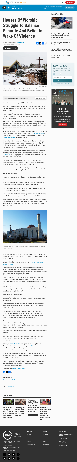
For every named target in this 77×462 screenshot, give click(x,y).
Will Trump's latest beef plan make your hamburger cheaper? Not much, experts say (45, 413)
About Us (29, 431)
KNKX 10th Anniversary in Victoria (63, 111)
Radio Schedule (31, 444)
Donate (71, 2)
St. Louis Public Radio (18, 368)
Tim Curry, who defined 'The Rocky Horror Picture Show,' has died (20, 411)
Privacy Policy (66, 83)
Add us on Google (40, 98)
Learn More (62, 124)
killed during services (9, 137)
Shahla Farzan (20, 42)
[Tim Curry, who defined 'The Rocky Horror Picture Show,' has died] (20, 402)
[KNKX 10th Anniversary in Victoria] (63, 97)
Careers (45, 441)
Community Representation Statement (65, 435)
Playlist (45, 431)
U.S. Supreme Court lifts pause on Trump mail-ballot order (60, 43)
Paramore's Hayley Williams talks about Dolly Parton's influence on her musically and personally (33, 405)
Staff (28, 438)
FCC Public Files (63, 445)
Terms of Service (63, 438)
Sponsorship (46, 444)
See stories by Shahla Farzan (12, 380)
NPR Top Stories (10, 386)
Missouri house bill (36, 346)
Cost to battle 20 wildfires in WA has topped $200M (61, 56)
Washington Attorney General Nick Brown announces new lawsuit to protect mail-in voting (60, 35)
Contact (29, 434)
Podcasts (45, 434)
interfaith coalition (15, 344)
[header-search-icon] (63, 2)
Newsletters (46, 438)
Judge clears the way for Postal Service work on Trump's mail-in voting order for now (8, 412)
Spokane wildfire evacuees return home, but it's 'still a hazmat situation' (61, 50)
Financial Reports (63, 431)
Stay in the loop (63, 81)
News (63, 74)
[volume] (8, 7)
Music (56, 74)
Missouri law (6, 155)
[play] (4, 7)
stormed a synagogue (37, 133)
